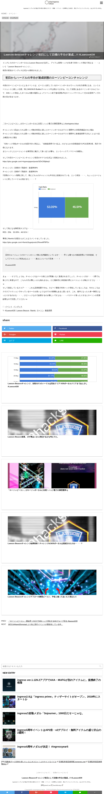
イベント (8, 307)
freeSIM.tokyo (57, 785)
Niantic (33, 310)
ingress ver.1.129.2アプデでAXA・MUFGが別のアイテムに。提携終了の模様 (59, 681)
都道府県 (48, 310)
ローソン (40, 310)
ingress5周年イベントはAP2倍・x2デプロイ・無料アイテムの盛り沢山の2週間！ (59, 731)
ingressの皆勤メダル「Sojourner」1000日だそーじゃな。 (50, 713)
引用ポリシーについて (60, 773)
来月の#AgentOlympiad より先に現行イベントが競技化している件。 (35, 624)
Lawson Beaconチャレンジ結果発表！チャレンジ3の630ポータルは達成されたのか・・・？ (45, 543)
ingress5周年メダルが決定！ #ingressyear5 (42, 746)
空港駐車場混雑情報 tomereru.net (72, 762)
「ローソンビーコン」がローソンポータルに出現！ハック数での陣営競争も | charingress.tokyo (41, 124)
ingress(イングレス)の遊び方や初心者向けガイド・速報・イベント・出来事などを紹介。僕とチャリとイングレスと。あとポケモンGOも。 (52, 782)
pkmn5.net (47, 785)
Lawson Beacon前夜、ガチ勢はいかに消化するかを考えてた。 (33, 437)
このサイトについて (43, 773)
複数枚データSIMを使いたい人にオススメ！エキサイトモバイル (30, 762)
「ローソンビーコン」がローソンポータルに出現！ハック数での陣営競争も (38, 490)
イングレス (17, 307)
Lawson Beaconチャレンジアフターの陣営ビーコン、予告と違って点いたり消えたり (42, 597)
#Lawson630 (10, 310)
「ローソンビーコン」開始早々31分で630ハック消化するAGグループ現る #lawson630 (42, 621)
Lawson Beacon (22, 310)
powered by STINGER (71, 790)
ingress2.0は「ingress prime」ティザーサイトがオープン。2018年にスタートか (58, 698)
